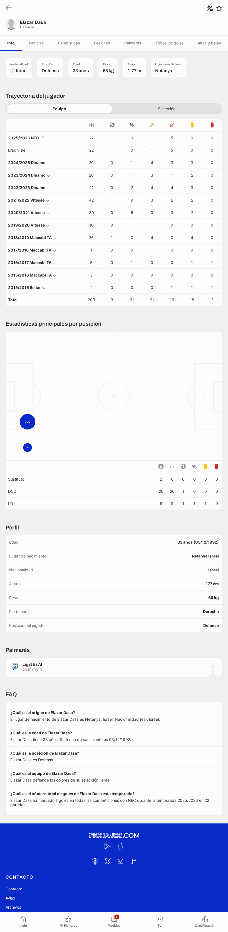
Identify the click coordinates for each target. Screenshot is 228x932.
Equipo (59, 108)
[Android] (107, 846)
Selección (166, 108)
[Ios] (120, 846)
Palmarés (132, 43)
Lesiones (102, 43)
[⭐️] (219, 8)
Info (11, 43)
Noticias (36, 43)
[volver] (9, 8)
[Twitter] (107, 861)
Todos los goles (169, 43)
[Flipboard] (133, 861)
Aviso (10, 898)
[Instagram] (120, 861)
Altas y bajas (209, 43)
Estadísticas (69, 43)
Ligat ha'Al (32, 664)
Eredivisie (16, 150)
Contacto (14, 888)
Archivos (13, 907)
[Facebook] (95, 861)
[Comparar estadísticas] (210, 8)
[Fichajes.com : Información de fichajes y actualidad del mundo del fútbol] (114, 835)
